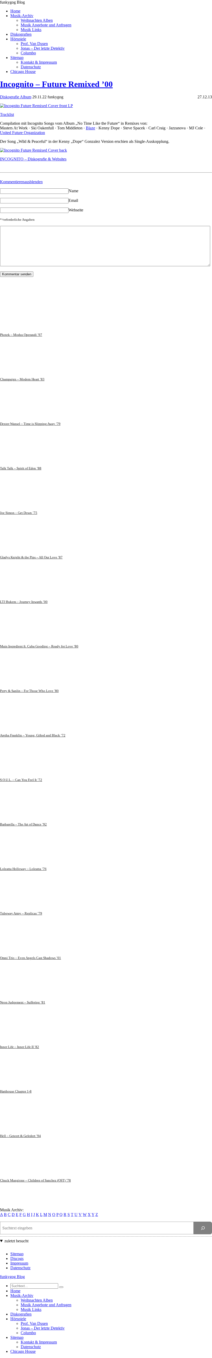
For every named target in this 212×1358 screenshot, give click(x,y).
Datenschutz (31, 67)
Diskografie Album (15, 97)
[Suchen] (203, 1228)
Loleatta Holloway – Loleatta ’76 (23, 869)
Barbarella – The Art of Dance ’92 (23, 824)
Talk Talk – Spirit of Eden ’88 (20, 468)
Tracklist (7, 114)
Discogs (17, 1258)
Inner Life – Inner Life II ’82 (19, 1047)
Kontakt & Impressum (39, 62)
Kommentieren (12, 182)
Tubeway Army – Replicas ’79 (21, 913)
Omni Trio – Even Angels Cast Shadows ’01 (30, 958)
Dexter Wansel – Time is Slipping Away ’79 (30, 424)
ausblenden (33, 182)
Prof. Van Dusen (34, 43)
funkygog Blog (12, 2)
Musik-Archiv (21, 15)
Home (15, 11)
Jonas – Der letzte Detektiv (43, 48)
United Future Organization (22, 132)
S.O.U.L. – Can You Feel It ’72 (21, 780)
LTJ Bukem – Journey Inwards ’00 (24, 602)
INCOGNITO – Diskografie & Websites (33, 159)
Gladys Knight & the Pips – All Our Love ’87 (31, 557)
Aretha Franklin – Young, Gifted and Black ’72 (32, 735)
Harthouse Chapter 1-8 (16, 1091)
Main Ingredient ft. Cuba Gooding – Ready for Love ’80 (39, 646)
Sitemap (17, 57)
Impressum (19, 1263)
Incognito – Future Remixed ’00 (56, 84)
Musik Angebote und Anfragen (46, 25)
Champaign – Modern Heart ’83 (22, 379)
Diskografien (21, 34)
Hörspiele (18, 39)
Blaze (90, 128)
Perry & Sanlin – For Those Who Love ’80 (29, 691)
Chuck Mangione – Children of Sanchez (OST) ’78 (35, 1180)
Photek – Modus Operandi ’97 (21, 335)
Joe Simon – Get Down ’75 (18, 513)
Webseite (76, 210)
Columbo (28, 53)
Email (73, 200)
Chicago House (23, 71)
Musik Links (31, 29)
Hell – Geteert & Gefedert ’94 (20, 1136)
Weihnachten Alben (37, 20)
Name (73, 191)
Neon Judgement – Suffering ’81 (22, 1002)
